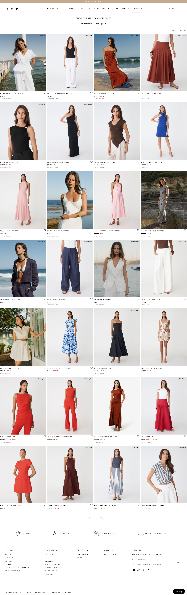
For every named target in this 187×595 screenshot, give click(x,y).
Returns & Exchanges (53, 568)
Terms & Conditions (12, 571)
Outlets (80, 558)
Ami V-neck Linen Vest (102, 300)
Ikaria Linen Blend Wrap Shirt (152, 506)
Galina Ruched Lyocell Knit (104, 162)
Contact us (49, 555)
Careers (8, 564)
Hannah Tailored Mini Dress (11, 506)
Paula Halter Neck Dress (10, 231)
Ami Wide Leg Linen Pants (57, 300)
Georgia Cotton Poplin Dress (58, 368)
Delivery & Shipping (52, 564)
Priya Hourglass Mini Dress (151, 368)
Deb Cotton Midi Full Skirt (151, 94)
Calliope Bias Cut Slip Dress (58, 231)
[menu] (95, 8)
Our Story (8, 555)
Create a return (51, 571)
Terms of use (55, 592)
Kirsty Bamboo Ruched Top (10, 162)
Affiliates (8, 561)
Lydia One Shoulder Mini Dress (152, 162)
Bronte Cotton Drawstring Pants (60, 94)
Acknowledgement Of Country (17, 568)
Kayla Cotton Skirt (148, 437)
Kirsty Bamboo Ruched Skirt (58, 162)
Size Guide (49, 574)
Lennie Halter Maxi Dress (57, 506)
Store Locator (82, 555)
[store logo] (13, 9)
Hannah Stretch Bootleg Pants (59, 437)
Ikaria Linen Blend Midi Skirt (105, 506)
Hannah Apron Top (7, 437)
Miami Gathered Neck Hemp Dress (107, 231)
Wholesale (9, 558)
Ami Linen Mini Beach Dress (11, 368)
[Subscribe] (177, 563)
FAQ (46, 558)
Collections (86, 24)
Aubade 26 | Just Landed (93, 1)
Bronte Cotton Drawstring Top (12, 94)
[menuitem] (51, 8)
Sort (182, 31)
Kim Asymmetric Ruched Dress (152, 231)
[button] (182, 31)
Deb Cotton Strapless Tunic (105, 94)
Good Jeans (101, 24)
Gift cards (49, 561)
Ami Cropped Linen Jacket (10, 300)
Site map (67, 592)
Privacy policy (41, 592)
